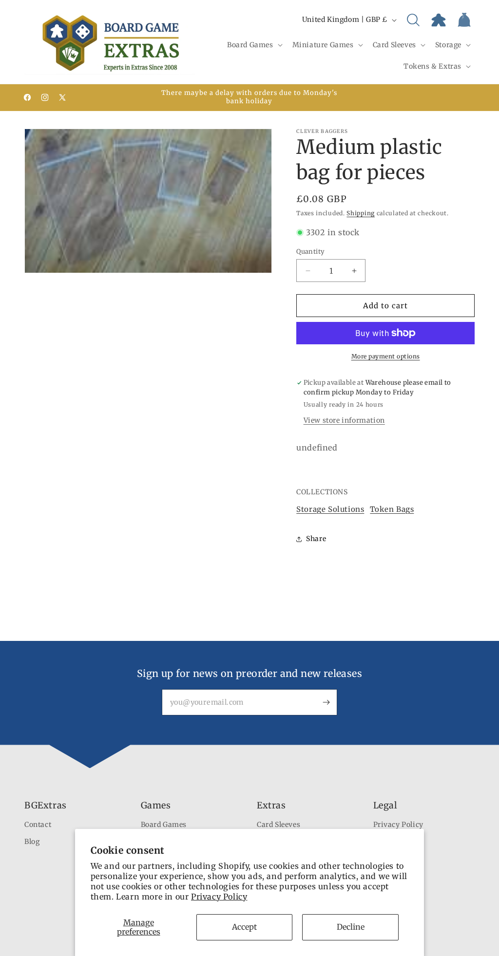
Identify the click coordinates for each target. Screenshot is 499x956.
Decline (351, 927)
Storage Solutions (330, 509)
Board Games (164, 824)
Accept (244, 927)
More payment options (385, 356)
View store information (344, 420)
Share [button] (316, 538)
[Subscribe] (326, 702)
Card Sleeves (278, 824)
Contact (37, 824)
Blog (31, 841)
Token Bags (392, 509)
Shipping (360, 213)
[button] (254, 45)
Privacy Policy (219, 896)
